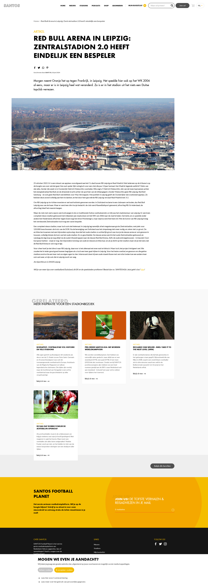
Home (62, 6)
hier (142, 269)
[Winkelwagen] (193, 5)
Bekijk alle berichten (162, 466)
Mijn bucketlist (99, 552)
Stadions (84, 6)
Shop (106, 6)
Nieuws (72, 6)
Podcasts (96, 6)
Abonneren (117, 6)
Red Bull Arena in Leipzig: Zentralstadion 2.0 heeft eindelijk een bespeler (73, 21)
